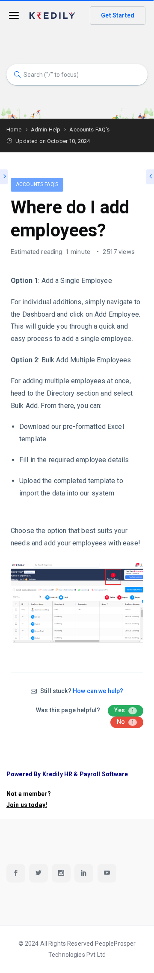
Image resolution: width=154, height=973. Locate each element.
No (125, 721)
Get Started (117, 15)
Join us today (25, 804)
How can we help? (98, 691)
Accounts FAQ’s (37, 184)
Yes (124, 710)
